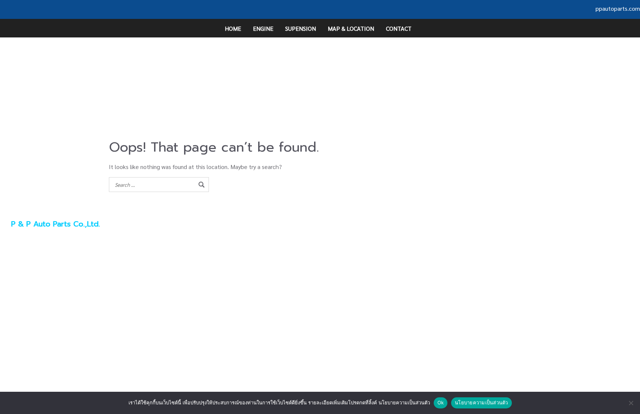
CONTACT (398, 28)
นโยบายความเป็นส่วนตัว (481, 402)
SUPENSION (300, 28)
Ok (440, 402)
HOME (233, 28)
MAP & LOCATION (351, 28)
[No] (630, 403)
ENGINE (263, 28)
